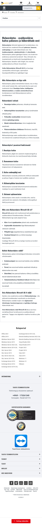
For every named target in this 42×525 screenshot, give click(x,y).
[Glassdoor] (21, 483)
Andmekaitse (18, 491)
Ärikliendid (6, 488)
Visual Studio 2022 (24, 342)
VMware (21, 364)
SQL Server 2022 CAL (8, 356)
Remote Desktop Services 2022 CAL (29, 336)
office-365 (35, 488)
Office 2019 (5, 336)
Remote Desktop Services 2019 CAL (29, 339)
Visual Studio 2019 (24, 345)
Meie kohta (19, 489)
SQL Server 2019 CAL (8, 358)
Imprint (35, 491)
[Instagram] (31, 483)
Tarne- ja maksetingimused (31, 489)
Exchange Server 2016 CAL (27, 334)
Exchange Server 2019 (8, 361)
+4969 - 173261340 (21, 395)
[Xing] (16, 483)
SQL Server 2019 (7, 353)
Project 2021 (23, 347)
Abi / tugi (6, 489)
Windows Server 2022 (8, 339)
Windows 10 (22, 361)
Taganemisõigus (9, 491)
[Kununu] (26, 483)
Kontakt (13, 489)
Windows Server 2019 (8, 342)
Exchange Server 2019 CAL (10, 366)
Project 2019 (23, 350)
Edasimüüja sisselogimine (18, 488)
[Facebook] (11, 483)
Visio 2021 (22, 353)
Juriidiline (28, 488)
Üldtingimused (28, 491)
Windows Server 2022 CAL (9, 345)
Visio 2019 (22, 356)
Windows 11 (22, 358)
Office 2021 (5, 334)
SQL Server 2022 (7, 350)
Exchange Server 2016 (8, 364)
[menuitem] (38, 3)
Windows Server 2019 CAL (9, 347)
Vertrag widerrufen (22, 521)
